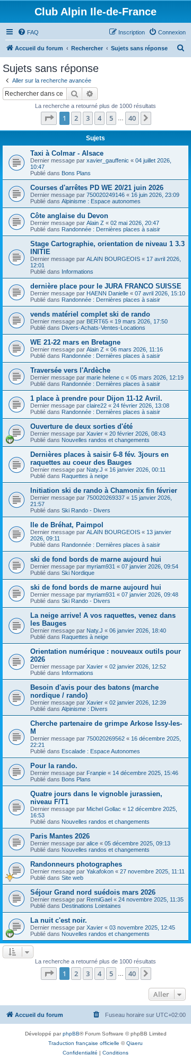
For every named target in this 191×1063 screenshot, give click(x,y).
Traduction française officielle (83, 1043)
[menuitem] (28, 32)
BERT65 (97, 321)
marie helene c (105, 377)
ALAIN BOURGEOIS (113, 259)
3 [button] (88, 118)
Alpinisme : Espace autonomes (101, 201)
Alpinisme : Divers (85, 709)
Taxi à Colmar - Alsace (66, 153)
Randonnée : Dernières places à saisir (111, 229)
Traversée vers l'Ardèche (70, 370)
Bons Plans (76, 173)
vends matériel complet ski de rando (90, 314)
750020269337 (105, 497)
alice (92, 843)
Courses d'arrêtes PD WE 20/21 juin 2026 (96, 188)
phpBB (71, 1034)
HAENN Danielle (107, 293)
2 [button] (76, 118)
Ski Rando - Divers (86, 510)
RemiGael (99, 899)
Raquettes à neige (85, 476)
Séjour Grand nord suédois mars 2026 (92, 892)
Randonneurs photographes (76, 864)
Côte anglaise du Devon (69, 216)
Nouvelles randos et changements (106, 440)
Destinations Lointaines (91, 906)
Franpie (96, 773)
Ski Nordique (78, 573)
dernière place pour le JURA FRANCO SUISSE (105, 286)
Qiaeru (134, 1043)
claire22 (96, 405)
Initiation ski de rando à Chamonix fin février (103, 490)
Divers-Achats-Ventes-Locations (103, 328)
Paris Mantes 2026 (60, 836)
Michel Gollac (103, 809)
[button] (49, 118)
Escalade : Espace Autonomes (101, 751)
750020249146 (105, 195)
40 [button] (132, 118)
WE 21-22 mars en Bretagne (75, 342)
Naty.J (94, 469)
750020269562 (105, 738)
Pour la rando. (53, 766)
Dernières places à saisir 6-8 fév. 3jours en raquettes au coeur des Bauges (99, 458)
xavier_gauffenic (107, 160)
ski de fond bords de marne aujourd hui (95, 559)
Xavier (94, 433)
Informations (77, 271)
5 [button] (111, 118)
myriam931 (100, 566)
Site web (72, 878)
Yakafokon (100, 871)
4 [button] (99, 118)
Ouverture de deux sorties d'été (81, 426)
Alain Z (95, 223)
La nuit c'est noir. (58, 920)
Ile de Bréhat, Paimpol (66, 525)
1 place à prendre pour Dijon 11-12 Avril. (96, 398)
